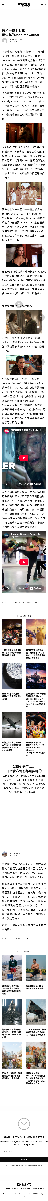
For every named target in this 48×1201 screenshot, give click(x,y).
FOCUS (29, 602)
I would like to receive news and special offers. (25, 1165)
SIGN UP (24, 1159)
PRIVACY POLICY (11, 1188)
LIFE (35, 602)
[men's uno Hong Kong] (24, 5)
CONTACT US (38, 1188)
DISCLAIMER (26, 1188)
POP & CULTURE (18, 602)
